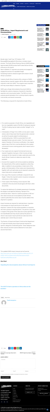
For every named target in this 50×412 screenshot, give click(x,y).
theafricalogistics (5, 34)
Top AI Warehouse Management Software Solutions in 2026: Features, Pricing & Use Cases (41, 71)
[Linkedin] (20, 37)
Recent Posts (7, 297)
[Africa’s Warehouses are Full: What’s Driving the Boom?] (47, 49)
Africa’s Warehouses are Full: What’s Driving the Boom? (40, 49)
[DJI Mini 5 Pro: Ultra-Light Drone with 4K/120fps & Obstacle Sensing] (47, 85)
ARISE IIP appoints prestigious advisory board (27, 353)
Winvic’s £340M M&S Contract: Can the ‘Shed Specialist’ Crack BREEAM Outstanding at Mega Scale (41, 44)
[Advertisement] (18, 19)
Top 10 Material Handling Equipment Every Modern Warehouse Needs (41, 34)
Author (2, 297)
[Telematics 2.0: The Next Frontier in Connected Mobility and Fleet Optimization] (47, 80)
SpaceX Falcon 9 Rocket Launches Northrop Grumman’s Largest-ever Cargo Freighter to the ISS (41, 90)
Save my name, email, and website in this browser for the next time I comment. (15, 374)
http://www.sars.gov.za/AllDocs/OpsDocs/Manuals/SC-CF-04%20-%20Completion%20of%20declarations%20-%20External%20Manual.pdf (17, 255)
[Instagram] (4, 402)
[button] (13, 8)
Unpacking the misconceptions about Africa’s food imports (18, 265)
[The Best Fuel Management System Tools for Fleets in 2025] (47, 75)
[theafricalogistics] (3, 302)
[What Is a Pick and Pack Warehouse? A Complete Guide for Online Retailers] (47, 39)
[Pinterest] (15, 37)
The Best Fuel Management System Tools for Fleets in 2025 (41, 75)
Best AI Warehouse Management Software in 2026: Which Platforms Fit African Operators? (40, 30)
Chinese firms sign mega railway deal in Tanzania (8, 353)
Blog (2, 28)
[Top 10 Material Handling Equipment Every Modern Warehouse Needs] (47, 34)
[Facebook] (9, 37)
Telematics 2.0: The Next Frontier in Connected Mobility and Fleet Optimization (40, 81)
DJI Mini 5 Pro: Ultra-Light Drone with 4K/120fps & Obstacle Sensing (41, 85)
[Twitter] (12, 37)
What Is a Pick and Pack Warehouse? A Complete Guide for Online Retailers (40, 39)
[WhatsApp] (18, 37)
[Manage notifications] (47, 410)
